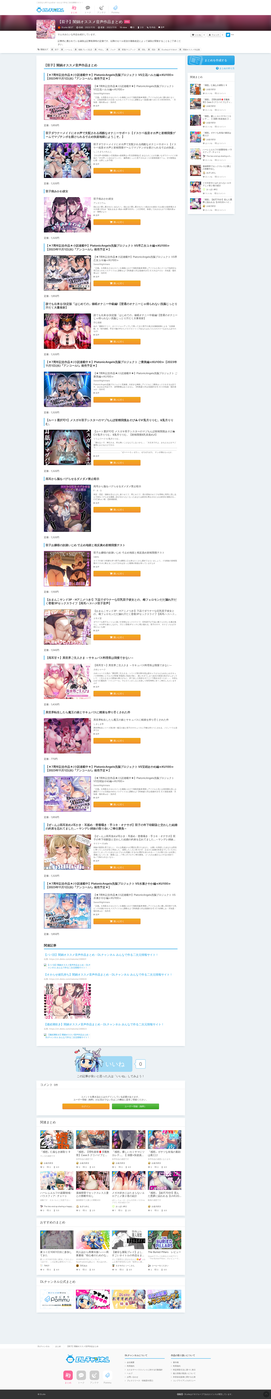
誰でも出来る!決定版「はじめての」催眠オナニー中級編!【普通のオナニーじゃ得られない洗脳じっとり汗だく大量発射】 (135, 317)
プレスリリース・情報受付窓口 (140, 1380)
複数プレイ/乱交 (85, 49)
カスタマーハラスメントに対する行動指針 (145, 1370)
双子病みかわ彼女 (103, 198)
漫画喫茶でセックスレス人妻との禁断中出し (92, 1194)
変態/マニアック (129, 49)
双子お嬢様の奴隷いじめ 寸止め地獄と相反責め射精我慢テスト (129, 552)
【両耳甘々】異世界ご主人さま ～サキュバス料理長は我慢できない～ (132, 665)
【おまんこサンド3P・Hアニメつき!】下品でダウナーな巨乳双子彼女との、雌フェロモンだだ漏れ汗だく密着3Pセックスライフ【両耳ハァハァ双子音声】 (135, 614)
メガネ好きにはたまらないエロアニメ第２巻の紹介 (128, 1194)
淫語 (153, 49)
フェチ (113, 49)
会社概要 (130, 1362)
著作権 (176, 1362)
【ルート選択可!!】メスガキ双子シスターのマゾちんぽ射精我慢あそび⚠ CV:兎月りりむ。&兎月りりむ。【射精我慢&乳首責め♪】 (134, 433)
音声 (162, 27)
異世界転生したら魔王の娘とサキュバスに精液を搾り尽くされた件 (131, 719)
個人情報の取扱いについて (184, 1373)
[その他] (232, 35)
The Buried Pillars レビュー (164, 1252)
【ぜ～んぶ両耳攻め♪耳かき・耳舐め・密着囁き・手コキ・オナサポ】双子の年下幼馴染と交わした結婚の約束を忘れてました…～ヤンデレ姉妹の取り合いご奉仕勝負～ (134, 839)
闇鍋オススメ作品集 (191, 49)
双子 (57, 49)
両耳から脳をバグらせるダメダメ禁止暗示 (117, 486)
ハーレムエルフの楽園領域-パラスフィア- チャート (55, 1194)
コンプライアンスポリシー (184, 1380)
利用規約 (130, 1366)
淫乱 (144, 49)
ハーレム (68, 49)
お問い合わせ (132, 1377)
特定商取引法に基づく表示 (184, 1370)
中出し (101, 49)
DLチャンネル (50, 9)
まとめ (58, 1346)
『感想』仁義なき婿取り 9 (55, 1151)
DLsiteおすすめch (169, 49)
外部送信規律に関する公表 (184, 1377)
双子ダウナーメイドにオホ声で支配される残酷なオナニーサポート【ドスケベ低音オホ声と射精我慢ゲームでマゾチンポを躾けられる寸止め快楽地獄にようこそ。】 (134, 147)
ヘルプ (130, 1373)
